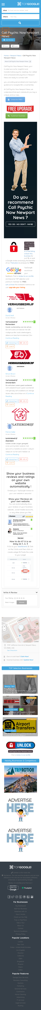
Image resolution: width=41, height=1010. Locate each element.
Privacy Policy (20, 934)
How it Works (20, 914)
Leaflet (36, 641)
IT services (20, 1000)
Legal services (21, 1003)
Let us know (10, 285)
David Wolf (10, 315)
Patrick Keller (10, 432)
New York (20, 944)
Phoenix (20, 964)
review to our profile (25, 276)
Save (6, 46)
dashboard (22, 546)
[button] (5, 30)
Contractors (20, 992)
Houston (21, 953)
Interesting (13, 343)
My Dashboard (20, 906)
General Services (11, 710)
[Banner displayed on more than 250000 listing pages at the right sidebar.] (20, 809)
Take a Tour (20, 923)
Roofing (20, 1006)
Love (11, 346)
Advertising (20, 997)
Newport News (15, 55)
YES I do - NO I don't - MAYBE (20, 224)
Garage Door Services (20, 977)
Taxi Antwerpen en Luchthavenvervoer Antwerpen (20, 733)
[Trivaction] (20, 779)
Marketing (20, 986)
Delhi (20, 959)
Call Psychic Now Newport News (29, 246)
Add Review (9, 40)
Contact (20, 928)
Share (15, 46)
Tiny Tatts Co (9, 689)
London (20, 942)
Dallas (20, 970)
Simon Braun (10, 374)
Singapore (20, 961)
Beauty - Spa (9, 686)
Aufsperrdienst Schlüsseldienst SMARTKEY (20, 712)
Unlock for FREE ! (17, 100)
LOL (25, 343)
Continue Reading (12, 338)
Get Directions (12, 650)
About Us (20, 926)
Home (6, 55)
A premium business (18, 116)
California (20, 956)
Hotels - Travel (10, 731)
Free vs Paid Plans (20, 920)
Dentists (20, 983)
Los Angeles (20, 950)
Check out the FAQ (20, 917)
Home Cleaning (20, 994)
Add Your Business (20, 909)
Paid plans (14, 263)
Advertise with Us (20, 911)
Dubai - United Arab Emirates (20, 947)
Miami (20, 967)
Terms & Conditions (20, 931)
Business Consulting (20, 980)
